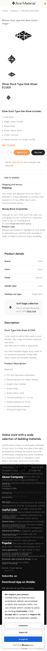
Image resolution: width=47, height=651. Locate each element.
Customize (23, 626)
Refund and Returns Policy (13, 526)
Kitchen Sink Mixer (30, 11)
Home (5, 11)
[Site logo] (23, 3)
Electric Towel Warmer (12, 568)
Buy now (38, 152)
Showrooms (7, 497)
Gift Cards (6, 502)
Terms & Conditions (10, 530)
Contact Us (7, 493)
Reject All (23, 632)
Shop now (31, 311)
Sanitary (15, 11)
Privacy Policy (8, 521)
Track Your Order (9, 535)
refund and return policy (20, 224)
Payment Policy (9, 517)
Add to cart (22, 152)
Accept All (23, 639)
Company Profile (9, 488)
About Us (6, 484)
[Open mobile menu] (3, 3)
